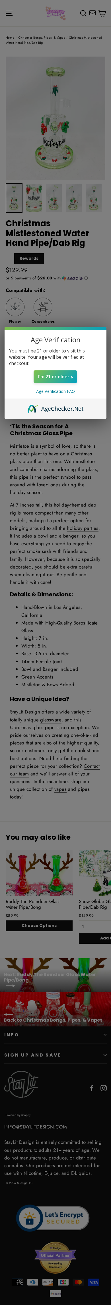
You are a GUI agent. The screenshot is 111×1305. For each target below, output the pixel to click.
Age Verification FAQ (55, 391)
